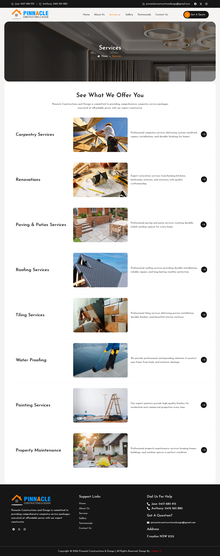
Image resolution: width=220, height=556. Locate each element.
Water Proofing (31, 360)
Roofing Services (32, 270)
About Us (99, 14)
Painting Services (33, 405)
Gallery (129, 14)
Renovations (28, 179)
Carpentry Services (35, 134)
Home (86, 14)
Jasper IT (156, 551)
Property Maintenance (38, 450)
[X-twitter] (200, 3)
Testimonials (144, 14)
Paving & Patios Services (41, 225)
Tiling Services (30, 315)
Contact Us (161, 14)
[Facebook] (195, 3)
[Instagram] (206, 3)
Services (113, 14)
